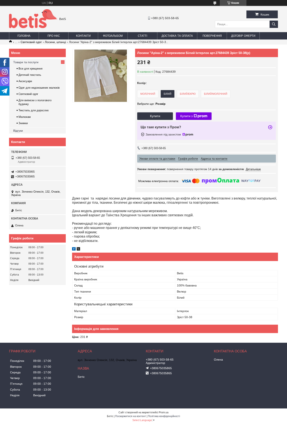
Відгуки (18, 130)
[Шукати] (274, 24)
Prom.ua (164, 412)
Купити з (186, 116)
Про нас (53, 35)
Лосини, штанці (55, 42)
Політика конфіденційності (164, 416)
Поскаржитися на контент (130, 416)
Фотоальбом (113, 35)
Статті (142, 35)
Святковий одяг (31, 42)
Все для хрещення (30, 68)
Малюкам (24, 116)
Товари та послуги (25, 62)
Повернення (212, 35)
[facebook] (74, 249)
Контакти (83, 35)
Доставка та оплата (177, 35)
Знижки (23, 123)
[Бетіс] (33, 27)
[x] (78, 249)
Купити (155, 116)
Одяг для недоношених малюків (39, 87)
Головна (23, 35)
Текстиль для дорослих (33, 110)
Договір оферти (243, 35)
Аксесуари (25, 81)
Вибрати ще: (151, 103)
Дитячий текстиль (29, 74)
